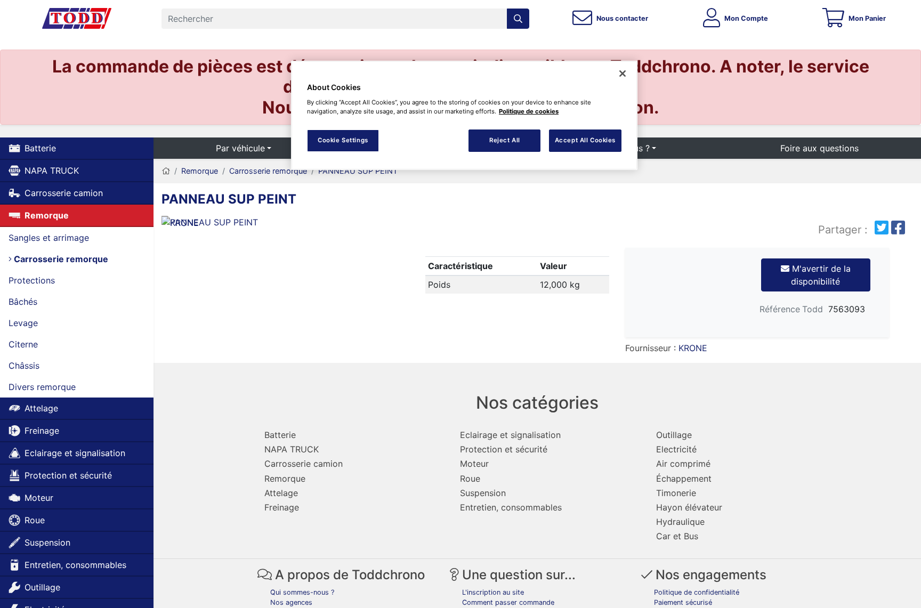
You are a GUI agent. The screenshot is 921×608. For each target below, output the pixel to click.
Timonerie (676, 493)
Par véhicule (240, 148)
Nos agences (291, 602)
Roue (35, 520)
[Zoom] (281, 224)
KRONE (692, 348)
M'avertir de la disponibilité (820, 275)
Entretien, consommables (75, 565)
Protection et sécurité (68, 475)
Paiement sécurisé (683, 602)
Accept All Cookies (585, 140)
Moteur (39, 497)
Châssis (24, 365)
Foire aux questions (819, 148)
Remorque (47, 215)
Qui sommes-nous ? (302, 592)
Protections (32, 280)
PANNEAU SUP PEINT (358, 170)
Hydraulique (680, 521)
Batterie (40, 148)
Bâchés (23, 301)
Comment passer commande (508, 602)
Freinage (42, 430)
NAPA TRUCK (52, 170)
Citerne (23, 344)
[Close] (622, 73)
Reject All (504, 140)
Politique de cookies (529, 111)
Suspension (47, 542)
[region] (464, 115)
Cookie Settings (343, 140)
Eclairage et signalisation (75, 453)
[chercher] (518, 19)
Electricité (676, 449)
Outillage (42, 587)
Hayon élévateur (689, 507)
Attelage (41, 408)
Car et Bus (677, 536)
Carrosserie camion (64, 193)
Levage (23, 323)
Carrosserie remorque (60, 259)
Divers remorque (42, 387)
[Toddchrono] (76, 18)
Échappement (684, 478)
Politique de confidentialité (696, 592)
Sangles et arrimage (49, 237)
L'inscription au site (493, 592)
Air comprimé (683, 463)
